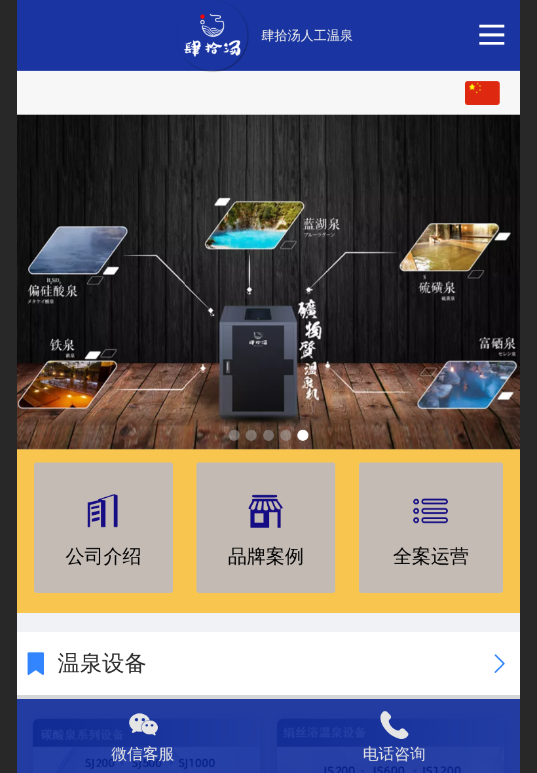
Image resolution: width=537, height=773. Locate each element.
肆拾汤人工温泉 (307, 35)
